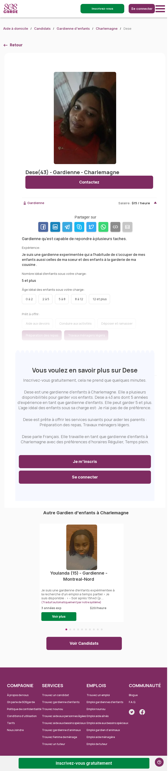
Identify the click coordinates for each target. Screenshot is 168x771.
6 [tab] (86, 629)
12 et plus (100, 299)
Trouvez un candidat (55, 695)
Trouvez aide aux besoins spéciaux (64, 723)
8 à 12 (79, 299)
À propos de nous (17, 695)
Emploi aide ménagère (101, 737)
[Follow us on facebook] (142, 712)
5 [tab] (82, 629)
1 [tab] (66, 629)
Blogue (133, 695)
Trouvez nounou (52, 709)
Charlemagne (106, 28)
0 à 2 (29, 299)
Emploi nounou (96, 709)
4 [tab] (78, 629)
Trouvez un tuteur (53, 744)
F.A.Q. (132, 702)
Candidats (42, 28)
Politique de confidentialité (24, 709)
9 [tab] (98, 629)
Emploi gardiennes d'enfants (105, 702)
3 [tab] (74, 629)
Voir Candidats (84, 643)
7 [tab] (90, 629)
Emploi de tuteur (97, 744)
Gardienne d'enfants (73, 28)
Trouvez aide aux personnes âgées (64, 716)
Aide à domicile (15, 28)
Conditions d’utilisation (22, 716)
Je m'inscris (85, 461)
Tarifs (11, 723)
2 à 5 (45, 299)
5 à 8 (62, 299)
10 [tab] (102, 629)
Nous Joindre (15, 730)
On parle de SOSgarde (21, 702)
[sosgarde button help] (159, 762)
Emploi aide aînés (97, 716)
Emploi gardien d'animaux (103, 730)
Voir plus (59, 616)
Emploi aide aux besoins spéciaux (107, 723)
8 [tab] (94, 629)
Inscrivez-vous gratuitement (84, 763)
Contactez (89, 182)
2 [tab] (70, 629)
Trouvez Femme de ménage (59, 737)
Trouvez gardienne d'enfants (60, 702)
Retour (16, 45)
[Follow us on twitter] (132, 712)
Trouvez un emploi (98, 695)
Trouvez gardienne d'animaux (61, 730)
